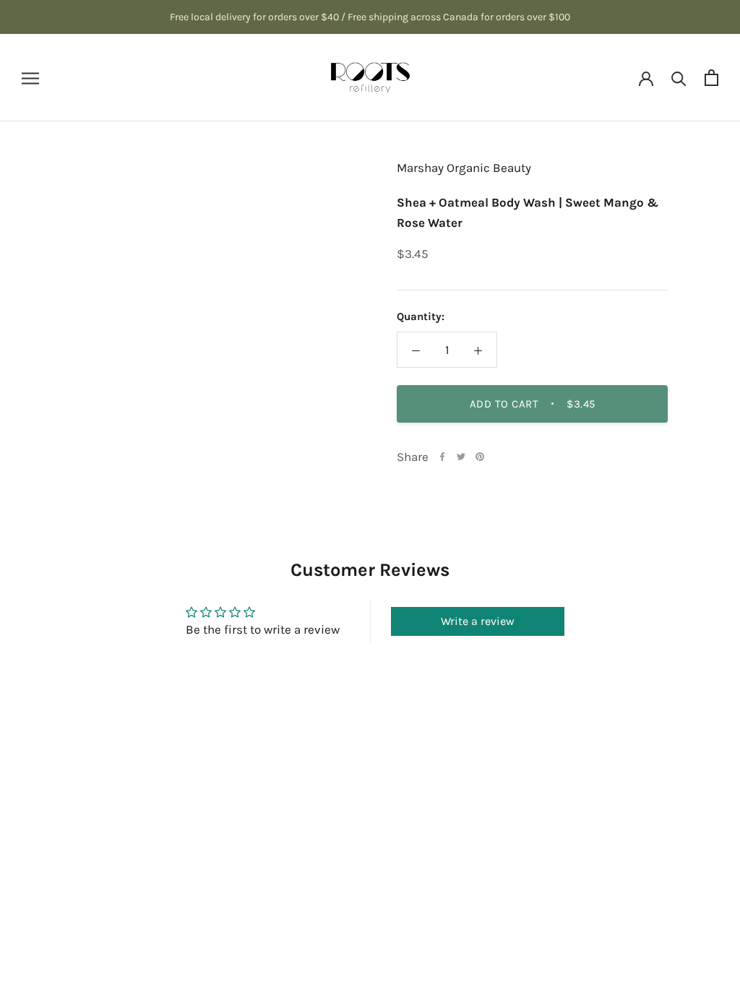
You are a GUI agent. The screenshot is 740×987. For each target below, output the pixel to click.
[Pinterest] (480, 456)
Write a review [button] (478, 621)
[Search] (679, 77)
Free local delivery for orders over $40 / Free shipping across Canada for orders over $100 (370, 17)
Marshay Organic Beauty (464, 167)
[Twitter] (461, 456)
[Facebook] (442, 456)
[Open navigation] (30, 77)
